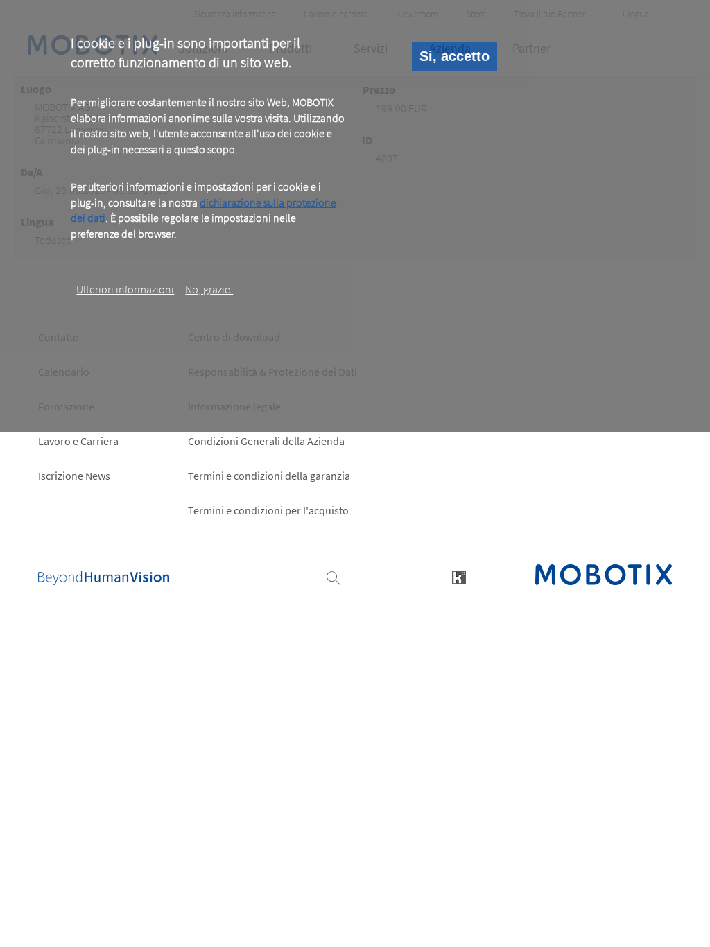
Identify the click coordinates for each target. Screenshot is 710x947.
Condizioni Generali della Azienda (266, 441)
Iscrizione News (74, 476)
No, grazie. (209, 289)
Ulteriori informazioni (125, 289)
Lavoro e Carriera (78, 441)
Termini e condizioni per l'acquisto (268, 510)
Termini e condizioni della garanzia (269, 476)
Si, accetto (454, 56)
